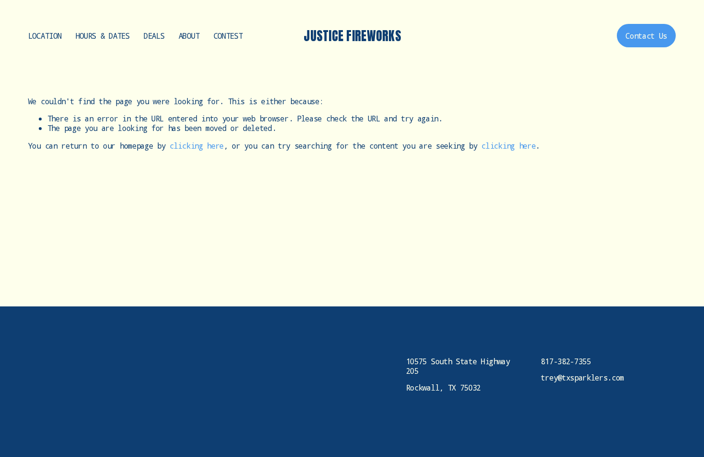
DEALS (154, 36)
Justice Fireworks (352, 35)
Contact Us (646, 36)
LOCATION (44, 36)
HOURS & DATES (103, 36)
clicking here (197, 146)
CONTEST (228, 36)
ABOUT (189, 36)
